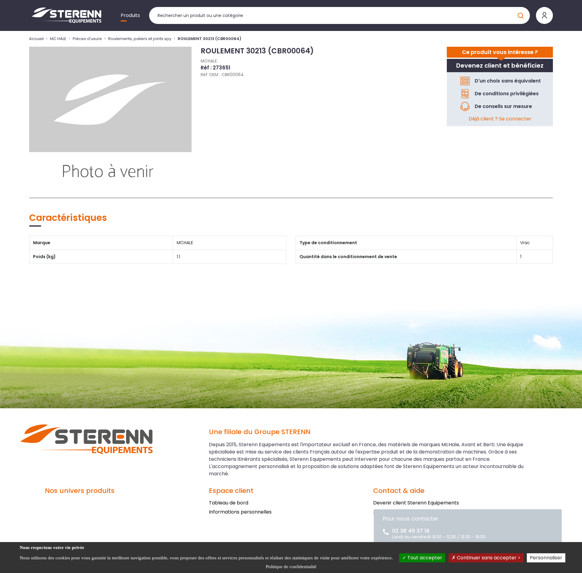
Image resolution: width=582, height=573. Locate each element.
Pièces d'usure (87, 39)
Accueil (36, 39)
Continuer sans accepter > (488, 557)
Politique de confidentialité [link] (291, 566)
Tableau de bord (228, 502)
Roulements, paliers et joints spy (139, 39)
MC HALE (58, 39)
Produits (130, 15)
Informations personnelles (240, 511)
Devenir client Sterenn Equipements (416, 502)
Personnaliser (546, 557)
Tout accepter (424, 557)
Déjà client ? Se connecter (500, 118)
